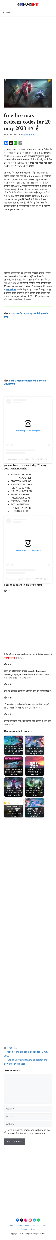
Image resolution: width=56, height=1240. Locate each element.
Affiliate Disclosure (31, 1225)
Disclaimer (24, 1229)
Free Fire (12, 1048)
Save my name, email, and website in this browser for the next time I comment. (28, 1132)
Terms (33, 1229)
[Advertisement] (28, 50)
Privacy (19, 1225)
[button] (52, 13)
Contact (43, 1225)
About (12, 1225)
